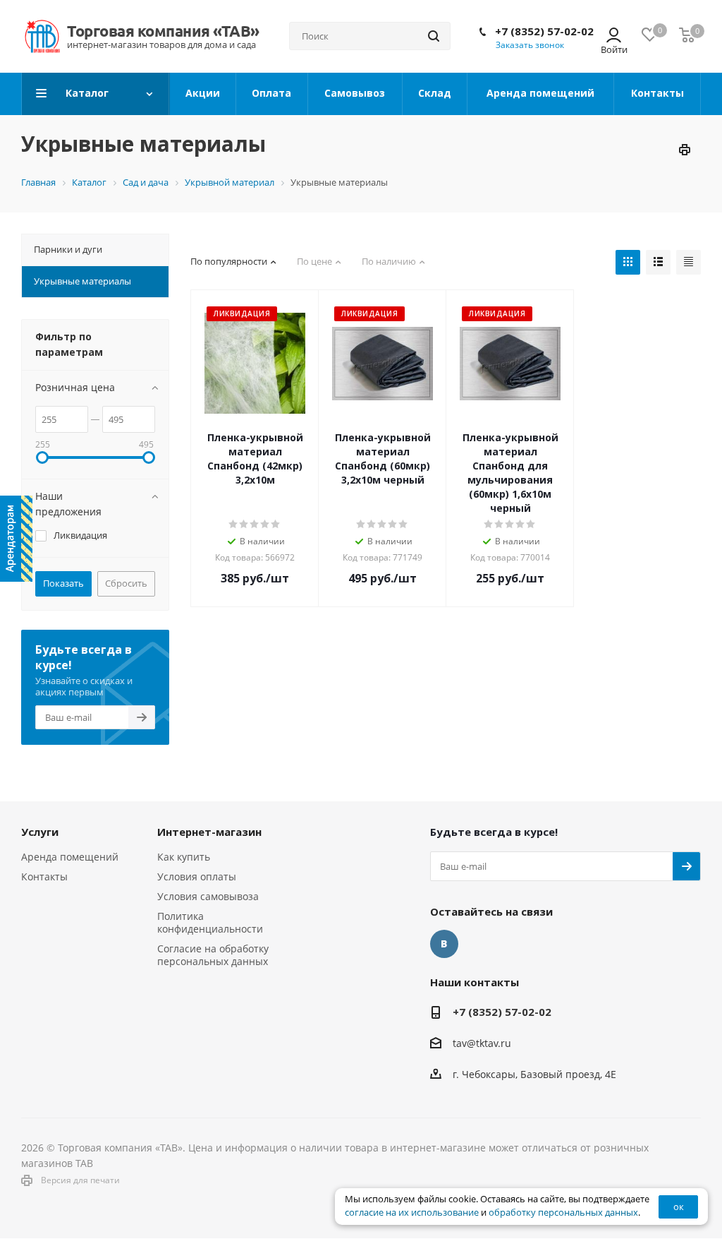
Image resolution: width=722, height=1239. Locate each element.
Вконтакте (444, 944)
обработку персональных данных (563, 1213)
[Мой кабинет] (613, 36)
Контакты (44, 876)
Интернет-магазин (209, 832)
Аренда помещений (69, 856)
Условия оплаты (196, 876)
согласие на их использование (412, 1213)
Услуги (40, 832)
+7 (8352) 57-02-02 (544, 31)
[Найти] (434, 36)
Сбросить (126, 583)
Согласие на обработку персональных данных (213, 955)
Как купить (183, 856)
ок (678, 1206)
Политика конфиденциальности (210, 922)
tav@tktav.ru (482, 1043)
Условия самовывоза (208, 896)
